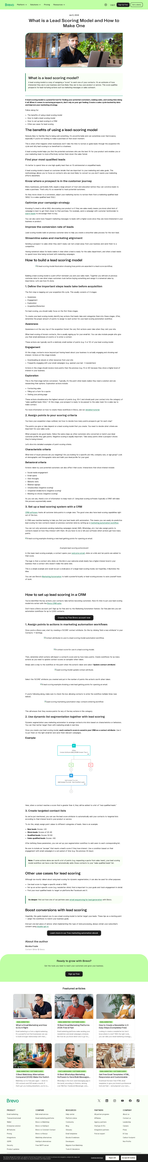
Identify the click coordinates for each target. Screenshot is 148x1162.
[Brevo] (9, 4)
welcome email (78, 553)
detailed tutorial (92, 410)
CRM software (31, 512)
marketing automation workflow (104, 523)
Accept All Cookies (128, 1158)
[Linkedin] (107, 1101)
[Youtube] (122, 1101)
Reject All (112, 1158)
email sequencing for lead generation (86, 900)
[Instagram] (115, 1101)
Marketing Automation (52, 576)
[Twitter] (99, 1101)
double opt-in (43, 926)
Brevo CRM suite (54, 603)
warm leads (30, 214)
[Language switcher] (105, 4)
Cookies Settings (97, 1158)
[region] (74, 1158)
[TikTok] (138, 1101)
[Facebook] (130, 1101)
